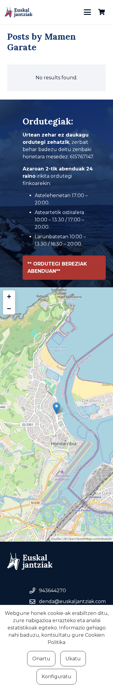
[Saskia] (101, 12)
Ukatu (73, 659)
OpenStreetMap (80, 539)
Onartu (41, 659)
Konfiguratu (56, 676)
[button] (87, 12)
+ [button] (9, 296)
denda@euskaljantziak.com (72, 601)
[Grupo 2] (19, 12)
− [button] (9, 308)
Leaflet (57, 539)
